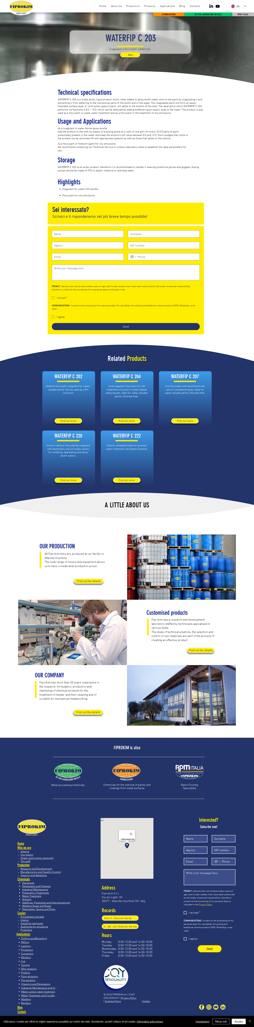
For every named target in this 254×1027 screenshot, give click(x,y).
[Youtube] (217, 6)
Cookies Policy (113, 1001)
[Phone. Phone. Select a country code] (133, 257)
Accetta (239, 1021)
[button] (149, 6)
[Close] (250, 1021)
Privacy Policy (129, 997)
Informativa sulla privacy (150, 1021)
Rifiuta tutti (221, 1021)
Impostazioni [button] (202, 1021)
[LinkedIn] (211, 6)
